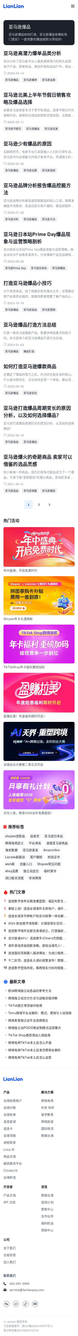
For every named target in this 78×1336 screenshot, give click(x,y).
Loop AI (8, 1149)
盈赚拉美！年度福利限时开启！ (25, 716)
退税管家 (9, 1142)
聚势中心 (47, 1209)
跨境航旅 (47, 1121)
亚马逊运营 (30, 170)
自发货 (34, 836)
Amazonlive (51, 850)
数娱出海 (47, 1135)
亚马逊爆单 (30, 80)
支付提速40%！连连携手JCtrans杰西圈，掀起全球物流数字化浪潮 (35, 938)
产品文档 (9, 1195)
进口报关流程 (14, 878)
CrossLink (10, 1170)
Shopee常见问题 (48, 864)
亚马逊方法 (48, 219)
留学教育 (47, 1114)
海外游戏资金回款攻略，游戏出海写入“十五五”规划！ (35, 945)
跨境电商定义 (14, 843)
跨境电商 (47, 1100)
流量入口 (26, 864)
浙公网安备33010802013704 (21, 1330)
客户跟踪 (36, 857)
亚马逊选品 (30, 309)
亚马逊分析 (11, 219)
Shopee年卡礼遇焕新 (18, 619)
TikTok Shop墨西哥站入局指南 (29, 1035)
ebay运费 (11, 871)
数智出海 (47, 1195)
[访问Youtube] (35, 1304)
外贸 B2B (47, 1107)
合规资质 (9, 1255)
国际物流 (47, 1128)
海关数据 (11, 850)
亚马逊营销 (48, 309)
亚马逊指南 (48, 170)
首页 (13, 6)
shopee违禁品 (15, 836)
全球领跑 (9, 1135)
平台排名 (35, 843)
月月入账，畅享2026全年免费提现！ (28, 813)
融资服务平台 (12, 1163)
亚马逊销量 (30, 490)
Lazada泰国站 (15, 857)
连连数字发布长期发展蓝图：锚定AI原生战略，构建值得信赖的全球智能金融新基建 (35, 901)
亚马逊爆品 (11, 80)
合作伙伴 (47, 1216)
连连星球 (9, 1121)
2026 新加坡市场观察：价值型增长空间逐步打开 (35, 923)
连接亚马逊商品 (57, 843)
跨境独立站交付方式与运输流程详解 (32, 998)
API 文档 (9, 1202)
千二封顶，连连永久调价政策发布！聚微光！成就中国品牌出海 (35, 960)
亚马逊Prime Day (15, 268)
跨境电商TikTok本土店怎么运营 (29, 1057)
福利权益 (47, 1223)
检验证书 (54, 857)
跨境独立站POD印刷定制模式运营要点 (34, 1027)
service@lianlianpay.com (27, 1290)
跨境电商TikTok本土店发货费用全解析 (34, 1050)
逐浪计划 (47, 1202)
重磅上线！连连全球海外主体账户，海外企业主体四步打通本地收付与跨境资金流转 (35, 908)
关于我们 (9, 1248)
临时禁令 (50, 871)
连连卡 (8, 1128)
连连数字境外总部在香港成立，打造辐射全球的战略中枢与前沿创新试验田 (35, 930)
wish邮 (10, 864)
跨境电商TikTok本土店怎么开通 (29, 1042)
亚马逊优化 (30, 393)
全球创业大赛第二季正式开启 (23, 764)
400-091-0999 (19, 1283)
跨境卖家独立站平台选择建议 (28, 1020)
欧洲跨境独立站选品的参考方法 (29, 990)
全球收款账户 (12, 1100)
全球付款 (9, 1107)
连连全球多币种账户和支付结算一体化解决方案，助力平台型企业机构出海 (35, 916)
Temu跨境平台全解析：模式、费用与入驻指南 (40, 1013)
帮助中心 (47, 1230)
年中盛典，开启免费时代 (20, 570)
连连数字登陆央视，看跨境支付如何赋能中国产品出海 (35, 967)
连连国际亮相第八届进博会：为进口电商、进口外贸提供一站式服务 (35, 953)
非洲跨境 (35, 878)
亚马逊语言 (30, 850)
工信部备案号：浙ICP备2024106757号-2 (27, 1326)
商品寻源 (9, 1156)
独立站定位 (31, 871)
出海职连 (9, 1177)
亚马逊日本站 (39, 268)
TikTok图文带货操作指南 (25, 1005)
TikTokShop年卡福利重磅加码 (24, 667)
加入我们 (9, 1262)
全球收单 (9, 1114)
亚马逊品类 (48, 80)
